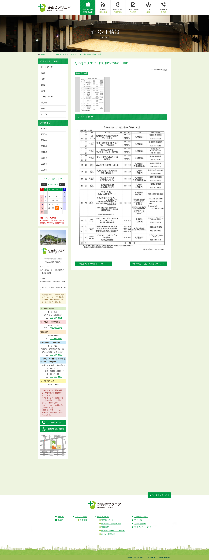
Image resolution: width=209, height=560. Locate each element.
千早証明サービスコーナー (113, 531)
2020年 (44, 164)
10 (45, 200)
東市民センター (108, 520)
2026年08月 (53, 184)
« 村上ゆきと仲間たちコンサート (92, 264)
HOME (61, 517)
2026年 (44, 128)
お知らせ (62, 520)
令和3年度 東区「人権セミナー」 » (148, 264)
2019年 (44, 170)
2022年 (44, 152)
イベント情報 (81, 517)
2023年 (44, 146)
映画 (43, 108)
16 (42, 204)
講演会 (44, 103)
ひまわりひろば (108, 534)
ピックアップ (47, 67)
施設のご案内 (103, 517)
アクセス (138, 520)
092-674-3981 (56, 318)
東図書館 (105, 527)
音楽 (43, 85)
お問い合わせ (140, 524)
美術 (43, 91)
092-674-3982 (56, 339)
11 (49, 200)
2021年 (44, 158)
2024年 (44, 140)
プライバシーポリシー (144, 527)
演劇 (43, 79)
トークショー (47, 97)
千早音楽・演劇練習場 (111, 524)
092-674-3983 (56, 355)
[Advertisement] (53, 471)
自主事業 (83, 520)
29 (64, 208)
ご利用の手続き (141, 517)
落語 (43, 73)
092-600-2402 (56, 377)
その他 (44, 114)
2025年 (44, 134)
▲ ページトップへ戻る (159, 495)
